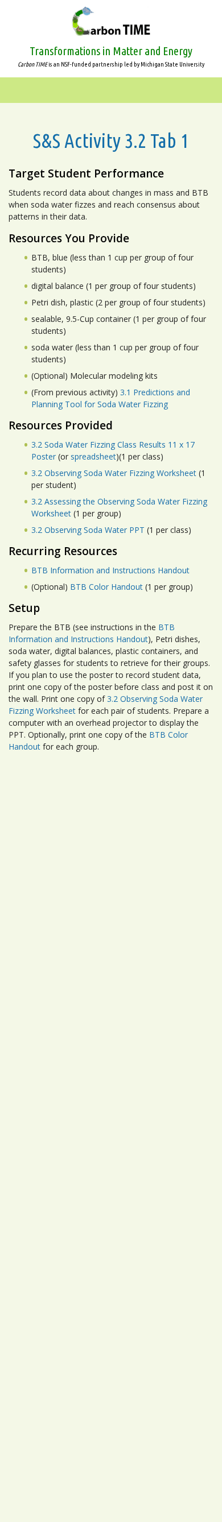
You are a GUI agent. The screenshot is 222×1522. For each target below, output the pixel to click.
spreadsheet (93, 456)
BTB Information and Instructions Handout (110, 570)
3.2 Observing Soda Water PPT (88, 529)
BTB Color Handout (106, 586)
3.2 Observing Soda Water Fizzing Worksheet (113, 473)
